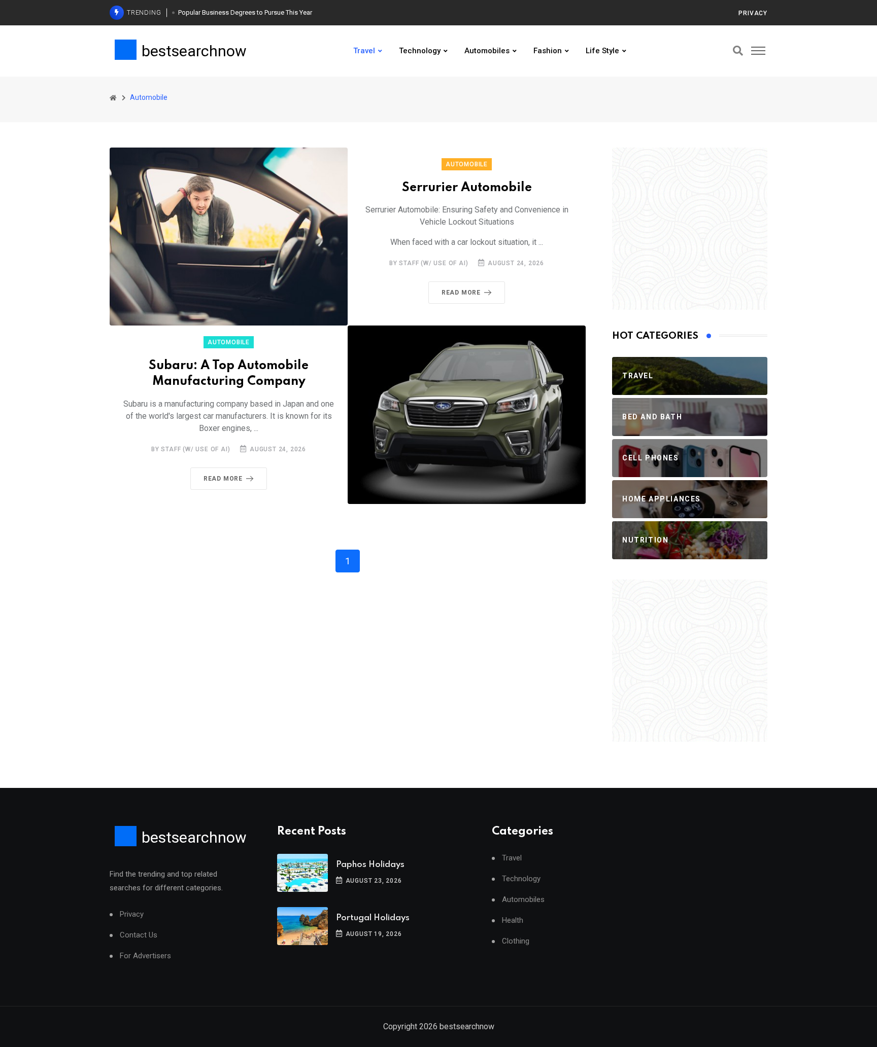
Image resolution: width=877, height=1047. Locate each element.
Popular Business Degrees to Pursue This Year (245, 12)
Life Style (602, 50)
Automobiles (487, 50)
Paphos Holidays (370, 864)
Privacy (752, 13)
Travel (364, 50)
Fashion (547, 50)
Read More (461, 292)
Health (512, 920)
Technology (420, 50)
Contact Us (138, 935)
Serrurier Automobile (467, 188)
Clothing (515, 941)
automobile (467, 164)
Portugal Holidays (373, 918)
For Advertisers (145, 956)
